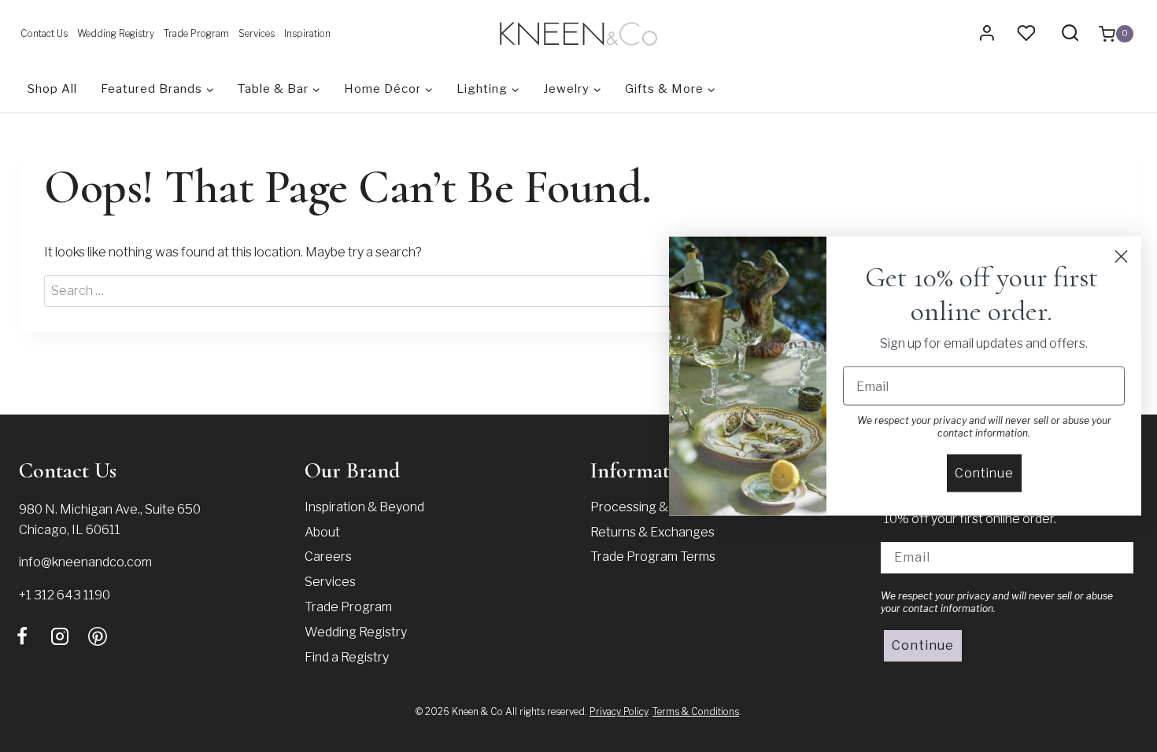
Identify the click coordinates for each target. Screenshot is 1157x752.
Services (256, 33)
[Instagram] (60, 636)
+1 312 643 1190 (64, 595)
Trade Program (196, 33)
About (322, 532)
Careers (328, 556)
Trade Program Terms (652, 556)
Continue (923, 645)
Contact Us (44, 33)
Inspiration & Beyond (364, 506)
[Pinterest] (97, 636)
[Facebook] (22, 636)
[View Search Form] (1070, 33)
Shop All (52, 89)
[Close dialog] (1121, 257)
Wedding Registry (115, 33)
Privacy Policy (619, 711)
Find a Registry (347, 657)
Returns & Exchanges (652, 532)
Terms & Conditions (695, 711)
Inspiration (307, 33)
